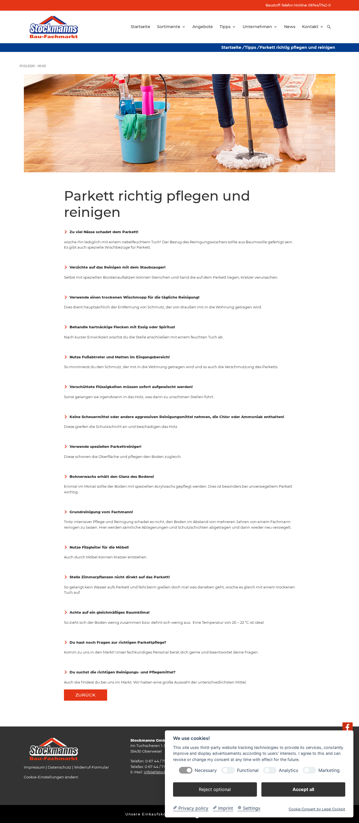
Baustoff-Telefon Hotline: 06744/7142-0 (298, 5)
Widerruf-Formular (91, 767)
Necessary (206, 770)
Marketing (329, 770)
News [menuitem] (289, 26)
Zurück (85, 695)
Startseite (231, 47)
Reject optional (215, 789)
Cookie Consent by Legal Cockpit (317, 809)
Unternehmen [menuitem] (257, 26)
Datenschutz (59, 767)
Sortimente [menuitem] (168, 26)
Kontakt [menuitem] (310, 26)
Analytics (288, 770)
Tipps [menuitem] (225, 26)
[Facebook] (348, 728)
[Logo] (54, 26)
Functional (248, 770)
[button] (329, 27)
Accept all (303, 789)
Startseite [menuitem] (140, 26)
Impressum (34, 767)
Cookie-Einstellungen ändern (51, 777)
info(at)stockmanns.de (164, 772)
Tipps (250, 47)
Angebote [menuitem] (202, 26)
